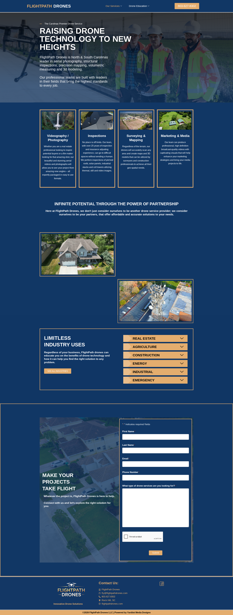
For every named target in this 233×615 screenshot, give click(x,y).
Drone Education (138, 6)
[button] (187, 6)
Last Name (128, 445)
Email (125, 458)
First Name (128, 431)
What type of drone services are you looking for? (149, 486)
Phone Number (130, 472)
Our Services (113, 6)
